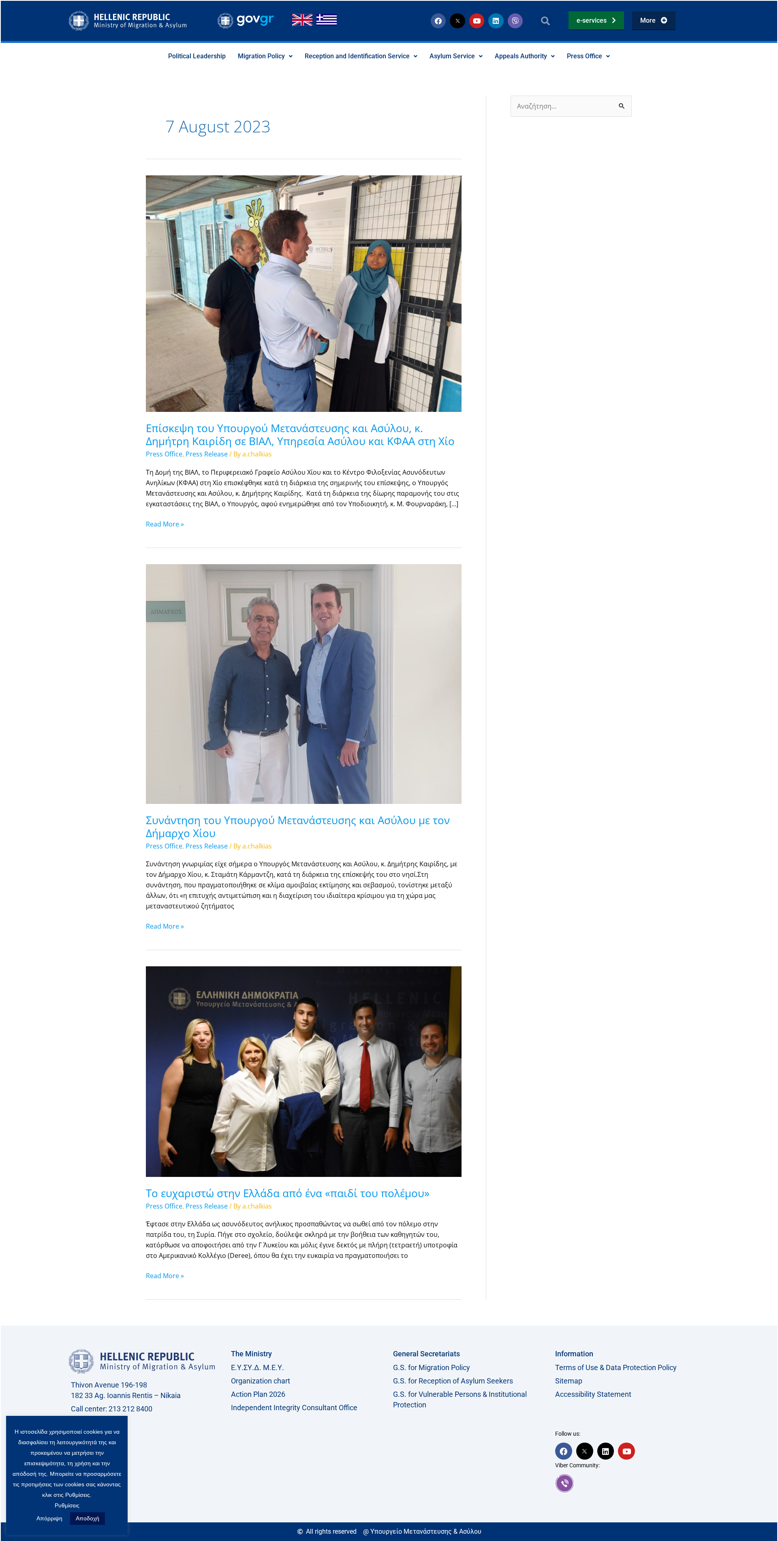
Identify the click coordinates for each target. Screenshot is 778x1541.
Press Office (584, 56)
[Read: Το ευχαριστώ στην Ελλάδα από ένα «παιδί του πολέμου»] (304, 1070)
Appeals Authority (521, 56)
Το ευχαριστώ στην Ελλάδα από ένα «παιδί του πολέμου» (288, 1193)
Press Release (207, 454)
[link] (632, 1483)
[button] (545, 21)
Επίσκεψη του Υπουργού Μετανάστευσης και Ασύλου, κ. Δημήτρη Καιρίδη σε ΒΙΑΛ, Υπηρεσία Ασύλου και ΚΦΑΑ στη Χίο (300, 434)
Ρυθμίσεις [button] (67, 1505)
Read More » (165, 524)
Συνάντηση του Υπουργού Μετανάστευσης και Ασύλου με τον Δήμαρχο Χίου (298, 826)
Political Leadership (197, 56)
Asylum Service (452, 56)
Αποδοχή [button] (87, 1518)
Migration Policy (261, 56)
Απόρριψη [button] (49, 1518)
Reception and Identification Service (357, 56)
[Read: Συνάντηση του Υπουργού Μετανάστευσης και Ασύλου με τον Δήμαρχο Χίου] (304, 683)
